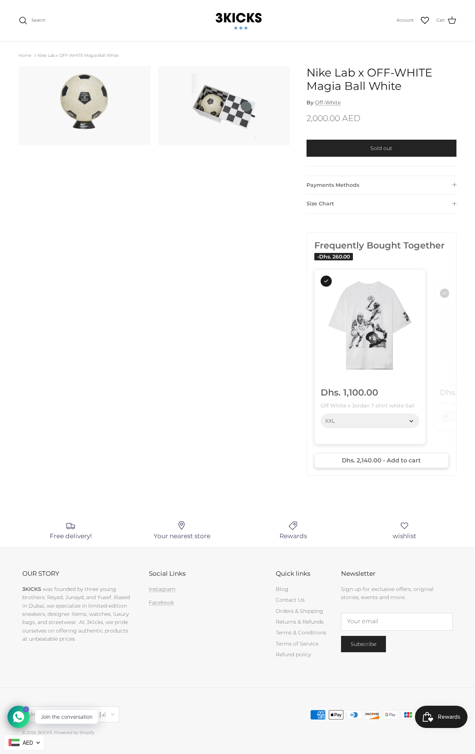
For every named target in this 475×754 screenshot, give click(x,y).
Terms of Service (297, 643)
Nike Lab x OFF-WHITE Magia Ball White (78, 55)
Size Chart (320, 203)
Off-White (328, 102)
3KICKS (44, 732)
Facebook (161, 602)
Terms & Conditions (301, 632)
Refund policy (293, 654)
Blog (282, 589)
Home (25, 55)
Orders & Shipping (299, 611)
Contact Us (290, 600)
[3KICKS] (237, 20)
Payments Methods (333, 185)
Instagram (162, 589)
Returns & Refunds (300, 621)
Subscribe (363, 644)
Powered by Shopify (74, 732)
